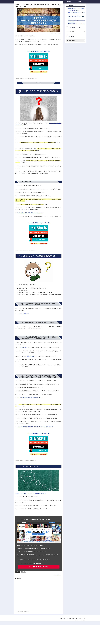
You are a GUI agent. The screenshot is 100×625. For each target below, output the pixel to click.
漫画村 (84, 618)
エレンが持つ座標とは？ (23, 313)
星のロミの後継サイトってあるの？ (76, 23)
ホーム (61, 618)
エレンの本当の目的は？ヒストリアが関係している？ (29, 397)
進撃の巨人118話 (23, 347)
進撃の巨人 (18, 571)
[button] (84, 31)
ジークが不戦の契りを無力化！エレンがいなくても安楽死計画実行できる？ (35, 426)
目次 (37, 83)
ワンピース (65, 618)
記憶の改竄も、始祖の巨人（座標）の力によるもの (29, 212)
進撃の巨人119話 (31, 356)
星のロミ (80, 618)
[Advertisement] (38, 595)
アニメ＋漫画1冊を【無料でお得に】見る (38, 566)
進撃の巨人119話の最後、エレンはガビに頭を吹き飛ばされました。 (31, 493)
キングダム (75, 618)
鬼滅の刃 (70, 618)
